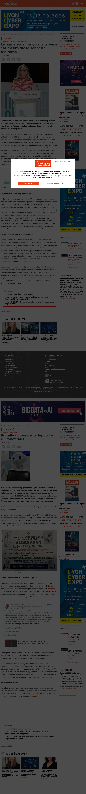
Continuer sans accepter (61, 161)
